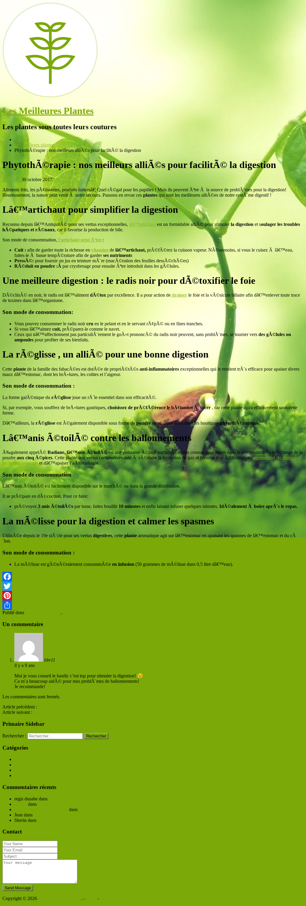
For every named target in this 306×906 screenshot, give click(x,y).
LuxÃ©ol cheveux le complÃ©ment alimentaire (83, 820)
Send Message (18, 888)
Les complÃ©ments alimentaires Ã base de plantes (62, 770)
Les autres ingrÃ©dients (37, 764)
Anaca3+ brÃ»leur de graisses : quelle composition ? (87, 804)
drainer (179, 295)
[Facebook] (153, 576)
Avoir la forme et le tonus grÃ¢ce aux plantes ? (82, 706)
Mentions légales (116, 898)
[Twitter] (153, 586)
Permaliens (46, 665)
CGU (91, 898)
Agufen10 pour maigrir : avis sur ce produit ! (121, 809)
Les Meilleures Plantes (48, 110)
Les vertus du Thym (52, 712)
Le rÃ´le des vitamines (70, 798)
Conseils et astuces (43, 612)
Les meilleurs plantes (82, 612)
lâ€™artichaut (142, 224)
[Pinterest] (153, 595)
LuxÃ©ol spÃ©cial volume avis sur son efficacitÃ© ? (85, 814)
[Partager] (153, 605)
